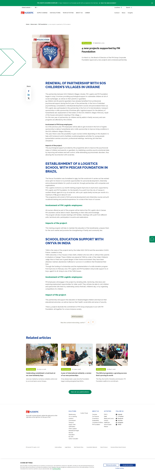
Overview (94, 414)
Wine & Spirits (107, 424)
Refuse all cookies (111, 465)
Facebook (120, 418)
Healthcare (107, 422)
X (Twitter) (121, 416)
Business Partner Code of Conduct (118, 447)
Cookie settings (58, 447)
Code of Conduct (104, 447)
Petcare (106, 426)
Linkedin (120, 414)
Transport (71, 422)
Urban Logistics (73, 428)
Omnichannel (72, 420)
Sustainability (95, 420)
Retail (105, 416)
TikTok (119, 424)
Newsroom (34, 24)
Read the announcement (108, 3)
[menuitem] (42, 13)
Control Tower (84, 413)
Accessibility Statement (92, 447)
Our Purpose (95, 416)
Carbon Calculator (73, 438)
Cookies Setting (119, 468)
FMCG (105, 414)
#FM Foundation (77, 316)
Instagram (120, 422)
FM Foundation (42, 24)
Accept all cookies (128, 465)
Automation (72, 434)
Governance (95, 418)
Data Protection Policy (78, 447)
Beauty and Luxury (109, 418)
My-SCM (71, 436)
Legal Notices (68, 447)
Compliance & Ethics (97, 422)
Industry (106, 420)
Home (27, 24)
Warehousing (72, 414)
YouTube (120, 420)
